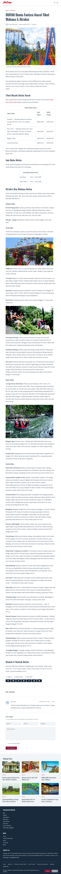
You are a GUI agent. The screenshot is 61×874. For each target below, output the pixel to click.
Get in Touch (31, 864)
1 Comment (33, 24)
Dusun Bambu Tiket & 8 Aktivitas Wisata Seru (28, 800)
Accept (47, 871)
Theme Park (28, 677)
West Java (5, 819)
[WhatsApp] (34, 680)
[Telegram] (28, 680)
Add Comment (11, 729)
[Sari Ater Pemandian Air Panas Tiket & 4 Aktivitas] (50, 789)
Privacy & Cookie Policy (20, 864)
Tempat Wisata (18, 677)
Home (4, 836)
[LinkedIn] (23, 680)
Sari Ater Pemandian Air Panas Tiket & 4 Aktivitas (49, 800)
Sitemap (52, 864)
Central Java (6, 821)
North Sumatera (7, 825)
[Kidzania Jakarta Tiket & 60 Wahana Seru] (30, 767)
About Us (10, 864)
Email (25, 723)
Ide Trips (13, 701)
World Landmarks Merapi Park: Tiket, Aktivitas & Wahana (11, 779)
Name (8, 723)
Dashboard (5, 866)
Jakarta (9, 677)
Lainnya (4, 774)
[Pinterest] (18, 680)
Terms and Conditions (42, 864)
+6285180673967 (14, 857)
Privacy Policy (16, 743)
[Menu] (57, 2)
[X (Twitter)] (13, 680)
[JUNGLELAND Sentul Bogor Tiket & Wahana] (50, 767)
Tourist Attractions (8, 838)
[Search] (54, 2)
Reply (53, 701)
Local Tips (5, 842)
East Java (5, 823)
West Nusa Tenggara (8, 827)
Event (4, 840)
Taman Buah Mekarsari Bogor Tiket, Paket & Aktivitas (10, 800)
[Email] (39, 680)
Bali (4, 813)
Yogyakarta (6, 817)
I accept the (14, 743)
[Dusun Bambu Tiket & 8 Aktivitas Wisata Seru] (30, 789)
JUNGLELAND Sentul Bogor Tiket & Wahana (48, 779)
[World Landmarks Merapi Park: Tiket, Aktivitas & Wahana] (11, 767)
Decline (54, 871)
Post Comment (11, 748)
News (4, 844)
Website (43, 723)
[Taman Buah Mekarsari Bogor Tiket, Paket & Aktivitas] (11, 789)
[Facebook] (8, 680)
